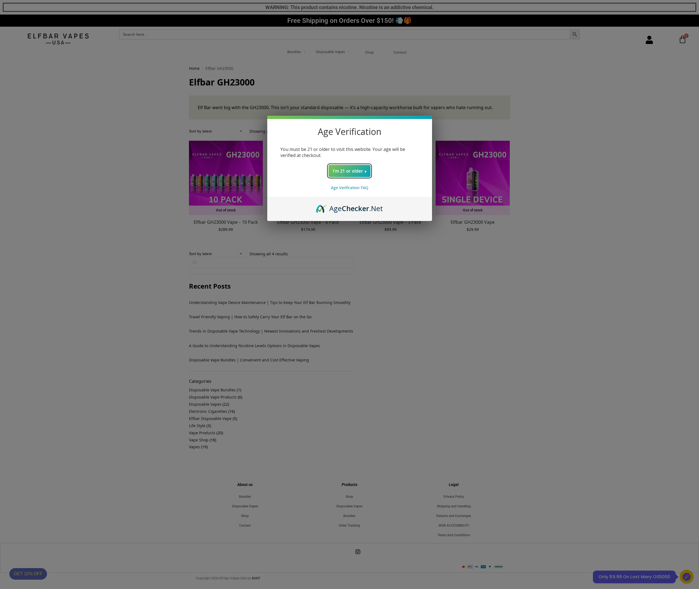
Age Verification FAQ (349, 187)
